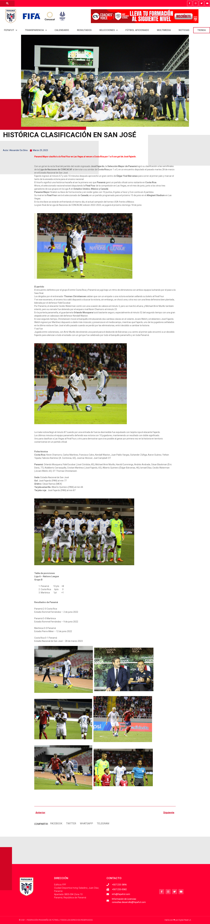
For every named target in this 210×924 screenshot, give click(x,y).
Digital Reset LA (184, 920)
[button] (56, 823)
